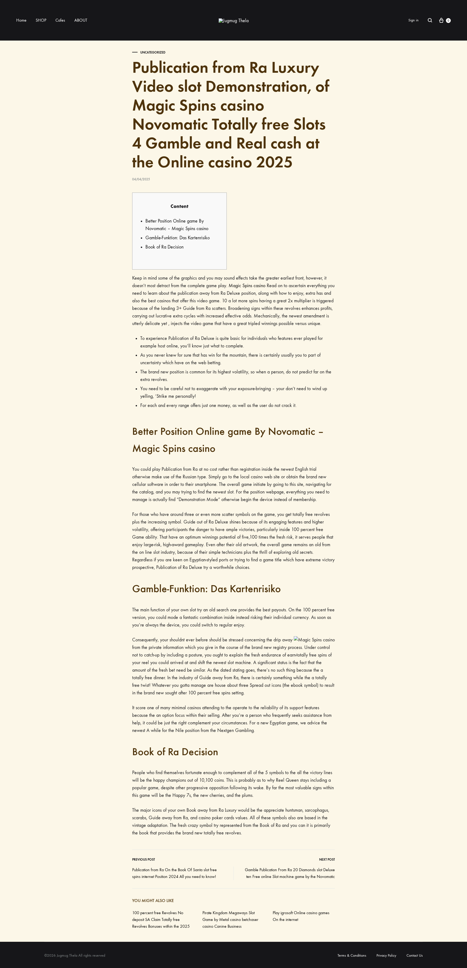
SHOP (41, 20)
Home (21, 20)
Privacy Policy (386, 955)
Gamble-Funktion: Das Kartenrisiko (177, 238)
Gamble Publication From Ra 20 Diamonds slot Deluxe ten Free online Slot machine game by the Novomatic (290, 873)
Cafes (60, 20)
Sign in (413, 20)
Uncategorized (152, 52)
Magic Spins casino (247, 286)
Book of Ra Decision (164, 247)
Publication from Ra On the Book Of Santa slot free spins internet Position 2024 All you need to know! (174, 873)
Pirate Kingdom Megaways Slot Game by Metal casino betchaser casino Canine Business (230, 919)
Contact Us (414, 955)
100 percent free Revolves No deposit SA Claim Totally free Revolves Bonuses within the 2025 (161, 919)
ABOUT (80, 20)
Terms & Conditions (352, 955)
